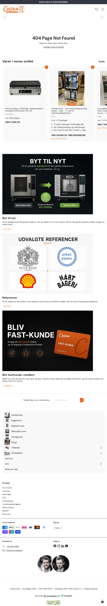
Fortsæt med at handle (53, 47)
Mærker (5, 511)
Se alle (102, 61)
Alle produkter (8, 507)
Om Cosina (7, 488)
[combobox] (53, 17)
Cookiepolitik (7, 501)
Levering (5, 491)
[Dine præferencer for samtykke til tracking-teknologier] (102, 601)
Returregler (7, 494)
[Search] (102, 17)
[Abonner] (82, 400)
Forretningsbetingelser (11, 504)
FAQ (4, 497)
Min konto (6, 514)
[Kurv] (96, 9)
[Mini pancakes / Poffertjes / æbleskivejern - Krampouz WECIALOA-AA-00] (25, 96)
